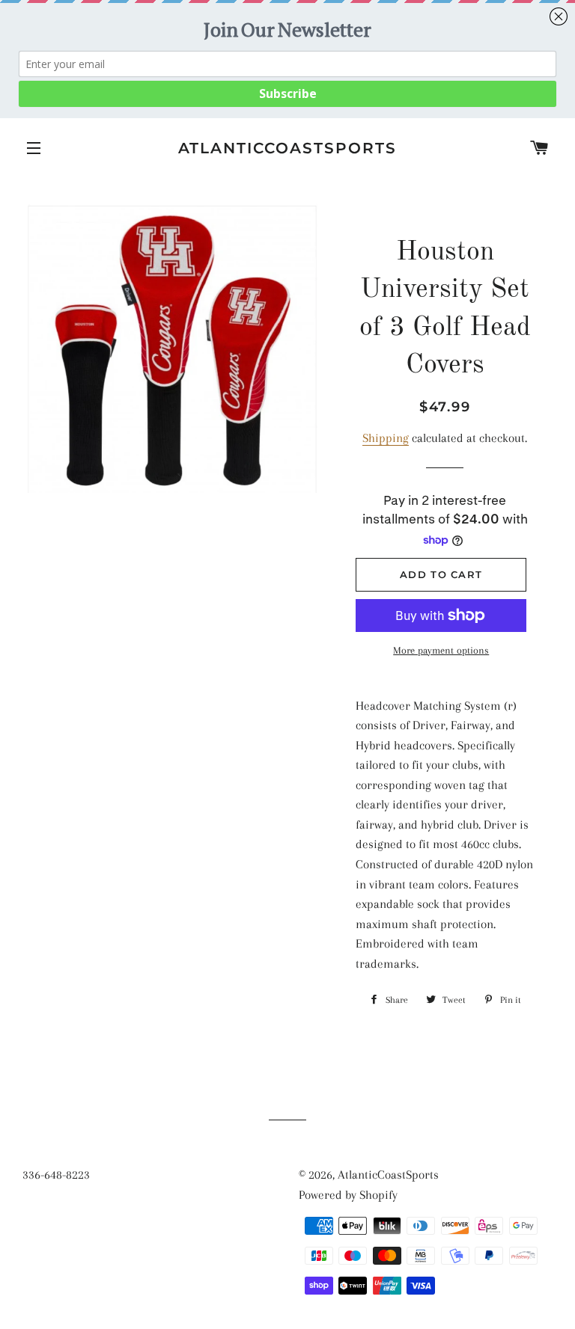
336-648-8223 (56, 1174)
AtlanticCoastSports (288, 148)
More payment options (441, 650)
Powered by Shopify (348, 1195)
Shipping (385, 438)
